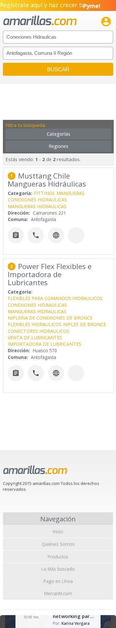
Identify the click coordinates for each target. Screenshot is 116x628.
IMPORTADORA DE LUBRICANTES (44, 344)
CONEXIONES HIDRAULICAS (37, 200)
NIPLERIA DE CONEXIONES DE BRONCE (50, 318)
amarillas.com (40, 21)
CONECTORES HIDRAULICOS (38, 331)
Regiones (58, 146)
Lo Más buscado (58, 569)
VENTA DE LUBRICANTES (35, 337)
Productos (58, 557)
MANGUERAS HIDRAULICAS (37, 206)
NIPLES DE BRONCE (84, 324)
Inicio (58, 531)
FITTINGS (44, 193)
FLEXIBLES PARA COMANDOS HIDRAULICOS (55, 298)
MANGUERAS (70, 193)
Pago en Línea (58, 581)
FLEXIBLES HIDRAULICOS (35, 324)
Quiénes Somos (58, 544)
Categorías (58, 134)
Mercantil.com (58, 593)
